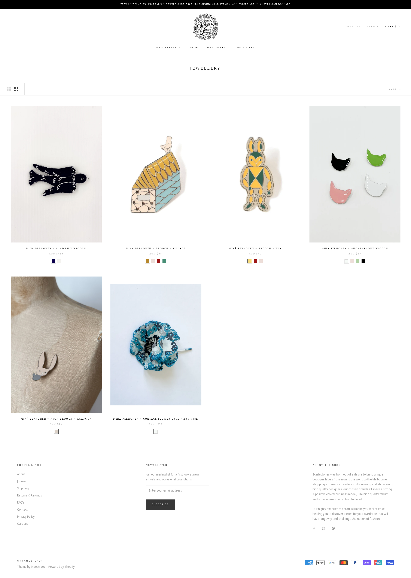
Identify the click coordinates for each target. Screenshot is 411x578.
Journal (21, 481)
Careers (22, 524)
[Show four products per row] (16, 89)
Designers (216, 48)
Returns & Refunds (29, 495)
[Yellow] (250, 261)
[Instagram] (323, 527)
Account (353, 27)
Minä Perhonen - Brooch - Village (156, 249)
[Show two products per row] (9, 89)
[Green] (164, 261)
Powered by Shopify (61, 567)
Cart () (392, 27)
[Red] (158, 261)
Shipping (23, 488)
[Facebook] (314, 527)
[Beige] (56, 431)
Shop (194, 48)
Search (373, 27)
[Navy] (53, 261)
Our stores (245, 48)
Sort (393, 89)
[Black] (363, 261)
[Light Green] (357, 261)
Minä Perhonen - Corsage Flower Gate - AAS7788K (155, 419)
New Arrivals (168, 48)
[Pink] (153, 261)
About (21, 474)
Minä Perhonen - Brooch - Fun (255, 249)
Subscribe (160, 505)
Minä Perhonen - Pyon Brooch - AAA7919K (56, 419)
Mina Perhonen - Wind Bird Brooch (56, 249)
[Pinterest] (333, 527)
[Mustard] (147, 261)
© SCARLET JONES (29, 561)
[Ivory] (59, 261)
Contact (22, 509)
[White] (346, 261)
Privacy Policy (26, 516)
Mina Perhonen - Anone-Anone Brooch (355, 249)
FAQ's (20, 502)
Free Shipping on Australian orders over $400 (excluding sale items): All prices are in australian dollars (206, 4)
